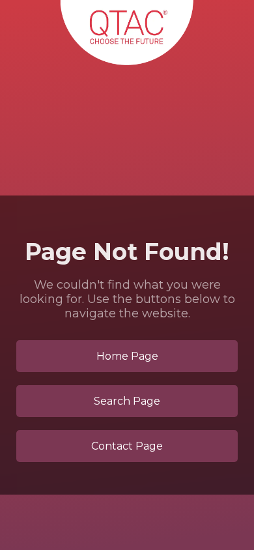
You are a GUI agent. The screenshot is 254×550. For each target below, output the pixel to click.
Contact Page (127, 446)
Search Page (127, 401)
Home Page (127, 356)
